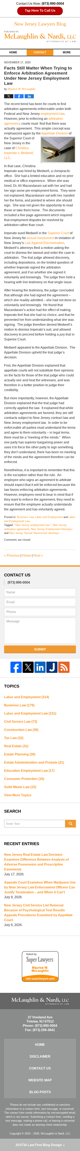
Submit (40, 649)
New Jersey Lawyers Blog (40, 36)
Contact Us (40, 1068)
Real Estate (16, 746)
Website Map (40, 1080)
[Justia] (52, 667)
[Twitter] (28, 667)
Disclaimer (40, 1056)
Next (38, 555)
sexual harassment (40, 238)
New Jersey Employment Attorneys (52, 529)
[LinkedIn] (40, 667)
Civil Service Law (20, 721)
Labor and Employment (49, 517)
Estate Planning (19, 754)
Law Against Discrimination (44, 243)
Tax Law (13, 738)
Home (13, 52)
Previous (12, 555)
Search (70, 824)
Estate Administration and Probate (34, 762)
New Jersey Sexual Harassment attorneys (34, 533)
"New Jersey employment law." (32, 525)
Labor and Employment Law (30, 713)
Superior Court (58, 233)
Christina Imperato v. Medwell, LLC (19, 153)
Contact (40, 52)
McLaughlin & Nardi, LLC (55, 1133)
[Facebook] (16, 667)
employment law (52, 113)
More (67, 52)
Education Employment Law (29, 770)
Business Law (25, 517)
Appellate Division (54, 133)
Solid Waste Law (20, 787)
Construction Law (21, 730)
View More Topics (17, 795)
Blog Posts (40, 1092)
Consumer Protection (24, 779)
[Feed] (64, 667)
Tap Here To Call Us (40, 10)
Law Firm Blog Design (38, 1145)
